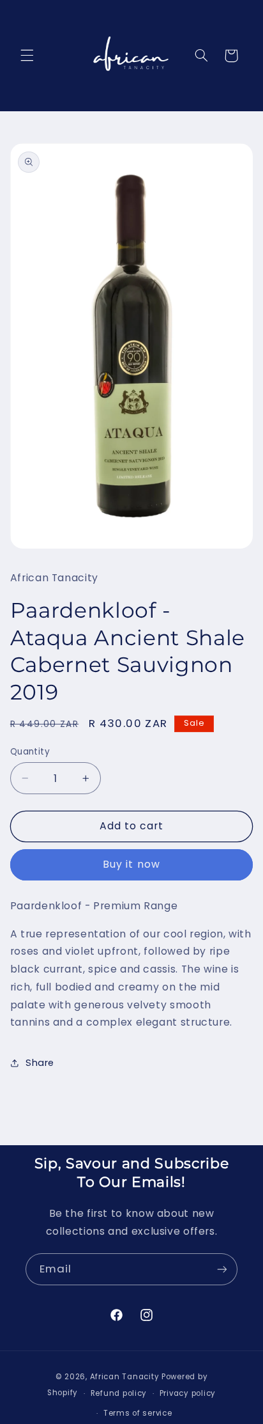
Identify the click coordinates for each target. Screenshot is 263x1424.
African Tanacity (125, 1377)
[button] (26, 55)
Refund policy (119, 1393)
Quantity (30, 752)
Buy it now (131, 864)
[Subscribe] (222, 1269)
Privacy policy (188, 1393)
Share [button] (40, 1062)
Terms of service (137, 1413)
